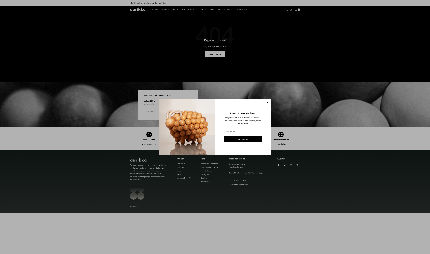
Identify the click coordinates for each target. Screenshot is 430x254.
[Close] (267, 102)
